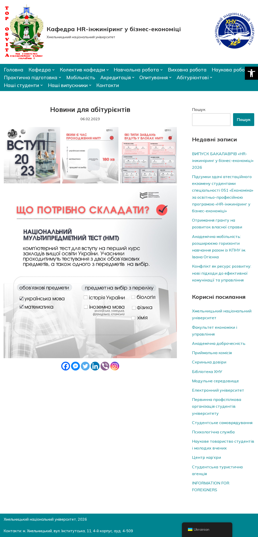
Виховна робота (187, 70)
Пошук (198, 109)
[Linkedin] (95, 366)
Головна (13, 70)
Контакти (107, 85)
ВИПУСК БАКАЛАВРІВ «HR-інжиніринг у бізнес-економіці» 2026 (222, 160)
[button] (251, 73)
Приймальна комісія (212, 352)
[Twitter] (85, 366)
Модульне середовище (215, 380)
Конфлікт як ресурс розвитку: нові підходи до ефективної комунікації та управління (221, 273)
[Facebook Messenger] (75, 366)
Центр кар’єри (206, 457)
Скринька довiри (209, 361)
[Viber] (105, 366)
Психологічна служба (213, 431)
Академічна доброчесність (218, 343)
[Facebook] (65, 366)
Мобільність (80, 77)
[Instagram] (114, 366)
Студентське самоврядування (222, 422)
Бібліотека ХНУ (207, 371)
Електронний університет (218, 390)
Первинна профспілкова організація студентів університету (216, 406)
